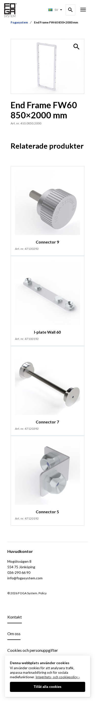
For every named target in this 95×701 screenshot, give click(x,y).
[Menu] (83, 10)
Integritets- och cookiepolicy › (57, 677)
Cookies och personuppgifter (32, 650)
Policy (43, 593)
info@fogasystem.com (25, 578)
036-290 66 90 (18, 572)
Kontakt (14, 616)
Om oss (14, 633)
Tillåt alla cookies (47, 687)
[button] (76, 46)
